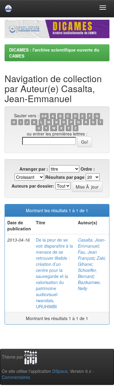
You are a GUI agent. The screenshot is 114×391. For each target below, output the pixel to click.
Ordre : (88, 169)
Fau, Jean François (87, 255)
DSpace (59, 371)
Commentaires (16, 377)
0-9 (44, 116)
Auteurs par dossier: (33, 186)
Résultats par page (65, 177)
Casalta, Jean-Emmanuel (92, 243)
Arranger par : (33, 169)
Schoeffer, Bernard (87, 273)
